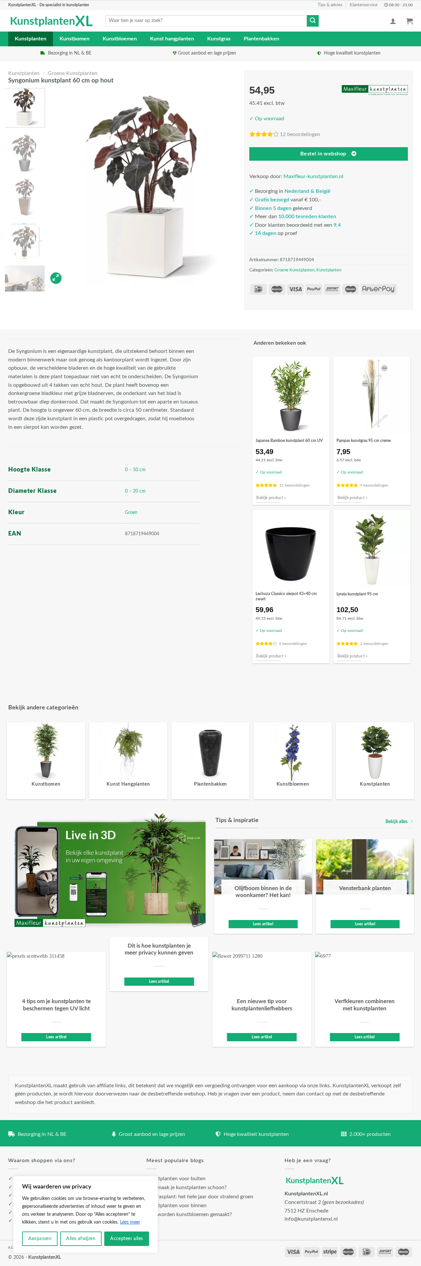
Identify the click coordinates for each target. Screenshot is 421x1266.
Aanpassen (40, 1238)
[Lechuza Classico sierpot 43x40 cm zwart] (291, 548)
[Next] (233, 187)
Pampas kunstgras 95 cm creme (363, 441)
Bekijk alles (396, 821)
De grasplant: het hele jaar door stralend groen (199, 1196)
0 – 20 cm (135, 491)
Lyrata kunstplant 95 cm (357, 594)
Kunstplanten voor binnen (176, 1205)
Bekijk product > (271, 498)
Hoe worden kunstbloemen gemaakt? (189, 1214)
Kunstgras (219, 38)
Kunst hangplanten (172, 38)
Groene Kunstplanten (72, 73)
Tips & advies (330, 5)
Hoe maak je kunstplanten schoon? (186, 1187)
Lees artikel (263, 924)
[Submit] (313, 21)
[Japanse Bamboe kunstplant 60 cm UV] (291, 395)
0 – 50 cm (135, 469)
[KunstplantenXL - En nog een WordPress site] (51, 21)
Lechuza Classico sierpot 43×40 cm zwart (286, 596)
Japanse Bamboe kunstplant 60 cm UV (289, 441)
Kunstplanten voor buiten (176, 1178)
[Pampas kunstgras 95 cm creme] (371, 395)
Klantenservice (364, 5)
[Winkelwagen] (409, 21)
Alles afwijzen (80, 1238)
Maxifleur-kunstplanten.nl (313, 176)
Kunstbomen (74, 38)
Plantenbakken (261, 38)
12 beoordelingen (300, 134)
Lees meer (130, 1222)
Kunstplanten (30, 38)
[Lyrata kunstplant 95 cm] (371, 548)
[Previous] (59, 187)
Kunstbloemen (120, 38)
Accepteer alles (126, 1238)
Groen (131, 512)
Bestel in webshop (323, 153)
